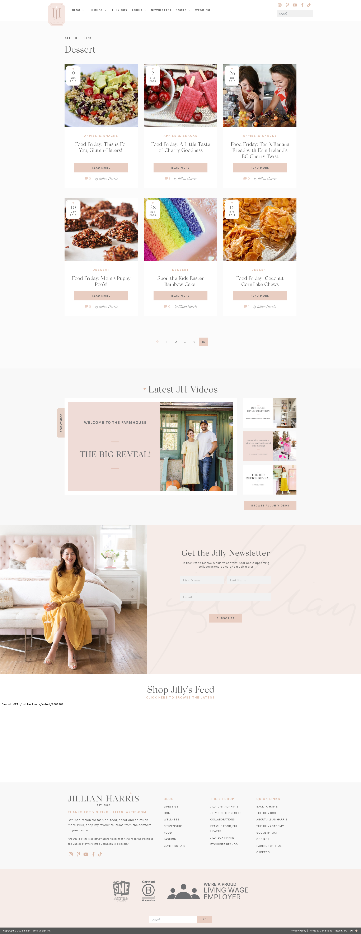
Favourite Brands (224, 844)
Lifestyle (171, 806)
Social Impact (266, 832)
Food (168, 832)
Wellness (171, 819)
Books (181, 10)
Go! (205, 919)
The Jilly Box (266, 813)
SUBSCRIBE (226, 618)
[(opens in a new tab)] (151, 446)
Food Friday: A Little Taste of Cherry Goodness (180, 147)
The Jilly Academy (269, 826)
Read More (101, 167)
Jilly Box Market (223, 837)
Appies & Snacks (101, 136)
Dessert (101, 270)
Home (168, 813)
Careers (262, 852)
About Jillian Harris (271, 819)
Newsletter (161, 10)
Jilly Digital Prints (224, 806)
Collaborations (222, 819)
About (137, 10)
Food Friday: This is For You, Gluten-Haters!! (101, 147)
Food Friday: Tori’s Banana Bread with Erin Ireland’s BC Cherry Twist (260, 150)
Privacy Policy (298, 930)
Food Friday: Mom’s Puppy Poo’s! (101, 281)
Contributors (175, 846)
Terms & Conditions (320, 930)
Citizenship (173, 826)
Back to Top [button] (345, 930)
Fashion (170, 839)
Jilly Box (121, 13)
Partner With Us (269, 846)
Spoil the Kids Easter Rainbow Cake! (180, 281)
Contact (262, 839)
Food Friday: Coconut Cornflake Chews (260, 281)
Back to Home (266, 806)
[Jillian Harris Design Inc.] (111, 799)
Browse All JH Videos (270, 505)
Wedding (202, 10)
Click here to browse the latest (180, 697)
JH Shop (96, 10)
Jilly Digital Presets (226, 813)
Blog (76, 10)
